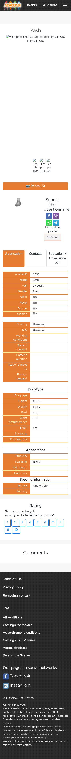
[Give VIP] (18, 202)
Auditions (50, 5)
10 (16, 529)
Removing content (16, 595)
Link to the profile (52, 229)
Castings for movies (17, 625)
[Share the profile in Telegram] (56, 223)
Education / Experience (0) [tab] (57, 258)
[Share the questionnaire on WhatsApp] (49, 223)
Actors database (15, 648)
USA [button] (6, 608)
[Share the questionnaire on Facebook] (49, 216)
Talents (32, 5)
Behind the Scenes (16, 655)
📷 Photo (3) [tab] (35, 186)
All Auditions (12, 617)
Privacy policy (13, 587)
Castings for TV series (19, 640)
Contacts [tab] (35, 253)
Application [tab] (13, 253)
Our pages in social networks (30, 668)
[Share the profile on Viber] (56, 216)
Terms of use (12, 579)
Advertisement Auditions (21, 632)
